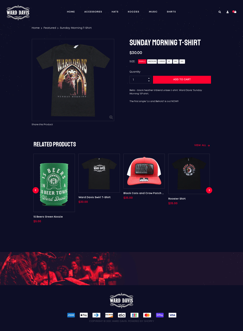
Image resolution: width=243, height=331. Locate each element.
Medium (152, 61)
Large (162, 61)
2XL (175, 61)
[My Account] (226, 12)
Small (142, 61)
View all (200, 145)
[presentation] (36, 190)
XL (169, 61)
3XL (182, 61)
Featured (50, 28)
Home (36, 28)
